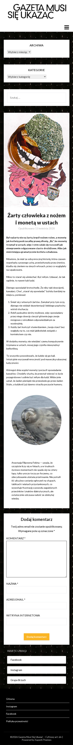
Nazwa (12, 583)
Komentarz (15, 538)
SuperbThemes (43, 739)
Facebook (16, 659)
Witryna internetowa (23, 615)
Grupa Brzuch (18, 680)
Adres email (15, 599)
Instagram (16, 669)
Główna (10, 698)
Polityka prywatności (17, 721)
